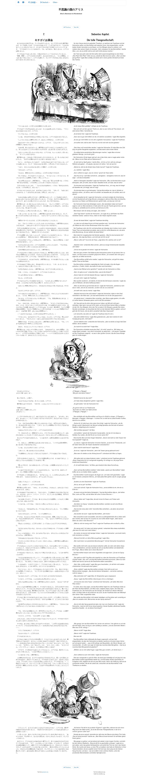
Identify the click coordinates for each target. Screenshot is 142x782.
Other (55, 2)
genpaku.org (45, 772)
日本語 (33, 2)
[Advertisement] (71, 19)
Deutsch (45, 2)
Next (75, 27)
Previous (68, 27)
